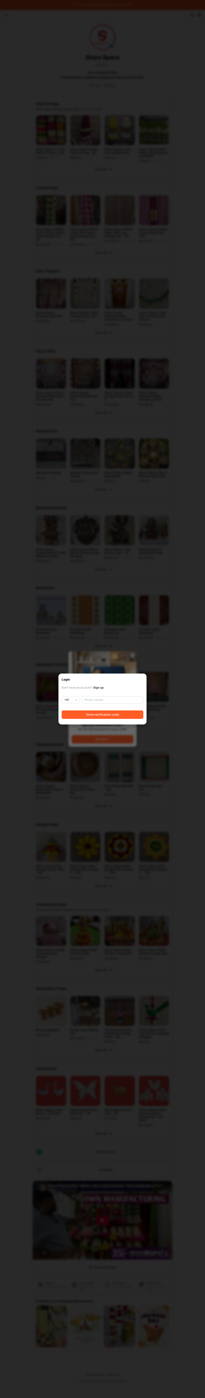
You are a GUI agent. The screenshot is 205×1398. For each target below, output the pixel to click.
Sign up (98, 687)
